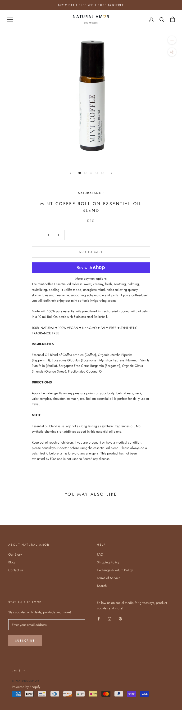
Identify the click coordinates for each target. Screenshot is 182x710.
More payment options (91, 278)
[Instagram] (109, 618)
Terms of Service (108, 577)
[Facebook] (98, 618)
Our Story (15, 554)
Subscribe (25, 640)
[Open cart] (172, 19)
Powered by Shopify (26, 686)
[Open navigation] (10, 19)
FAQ (100, 554)
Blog (11, 562)
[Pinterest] (120, 618)
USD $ (16, 670)
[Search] (161, 19)
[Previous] (70, 173)
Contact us (15, 570)
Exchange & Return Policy (115, 570)
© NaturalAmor (26, 681)
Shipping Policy (108, 562)
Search (102, 585)
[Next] (111, 173)
